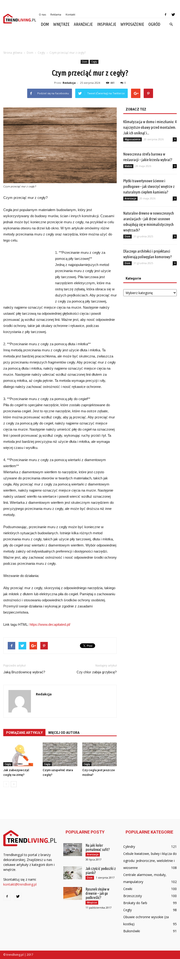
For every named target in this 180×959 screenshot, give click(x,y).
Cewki (127, 889)
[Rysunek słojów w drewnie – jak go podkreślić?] (72, 893)
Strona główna (12, 53)
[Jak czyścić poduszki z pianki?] (72, 872)
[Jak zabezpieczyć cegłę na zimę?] (20, 754)
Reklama (55, 14)
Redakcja (69, 82)
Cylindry (129, 846)
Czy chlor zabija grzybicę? (97, 672)
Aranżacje (83, 24)
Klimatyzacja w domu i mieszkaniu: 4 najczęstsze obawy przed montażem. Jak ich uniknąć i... (149, 127)
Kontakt (70, 14)
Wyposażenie (132, 24)
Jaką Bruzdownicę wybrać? (24, 672)
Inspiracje (106, 24)
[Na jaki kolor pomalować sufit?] (72, 849)
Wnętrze (61, 24)
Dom (45, 24)
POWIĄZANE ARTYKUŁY (24, 733)
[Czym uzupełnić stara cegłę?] (60, 754)
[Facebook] (165, 14)
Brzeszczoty (132, 896)
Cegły (94, 61)
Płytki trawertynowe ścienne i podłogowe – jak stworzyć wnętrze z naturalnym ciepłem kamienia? (149, 186)
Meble (128, 166)
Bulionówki (131, 931)
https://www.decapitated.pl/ (50, 624)
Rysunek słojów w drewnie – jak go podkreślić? (97, 893)
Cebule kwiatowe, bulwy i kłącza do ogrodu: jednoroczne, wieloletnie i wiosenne (150, 860)
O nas (42, 14)
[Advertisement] (90, 41)
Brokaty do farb (135, 903)
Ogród (154, 24)
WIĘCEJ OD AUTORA (63, 733)
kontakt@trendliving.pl (20, 884)
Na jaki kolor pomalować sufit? (98, 847)
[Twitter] (173, 14)
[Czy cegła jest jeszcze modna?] (99, 754)
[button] (171, 24)
